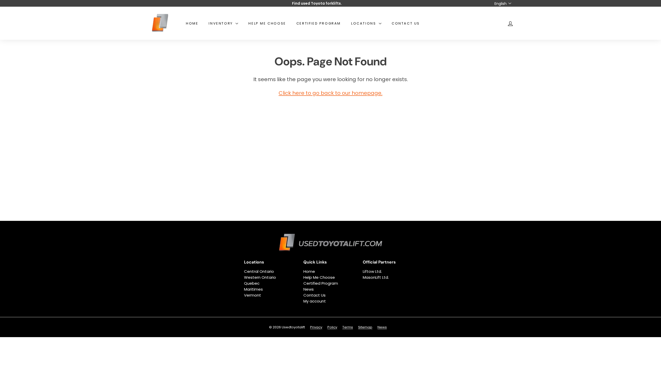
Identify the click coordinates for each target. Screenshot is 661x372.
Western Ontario (260, 277)
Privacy (316, 327)
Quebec (251, 283)
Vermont (252, 295)
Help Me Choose (267, 23)
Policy (332, 327)
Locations (364, 23)
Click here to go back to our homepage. (330, 93)
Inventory (221, 23)
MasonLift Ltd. (376, 277)
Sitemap (365, 327)
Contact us (406, 23)
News (308, 289)
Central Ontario (259, 271)
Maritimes (253, 289)
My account (314, 301)
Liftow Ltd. (372, 271)
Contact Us (314, 295)
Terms (347, 327)
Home (192, 23)
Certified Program (318, 23)
